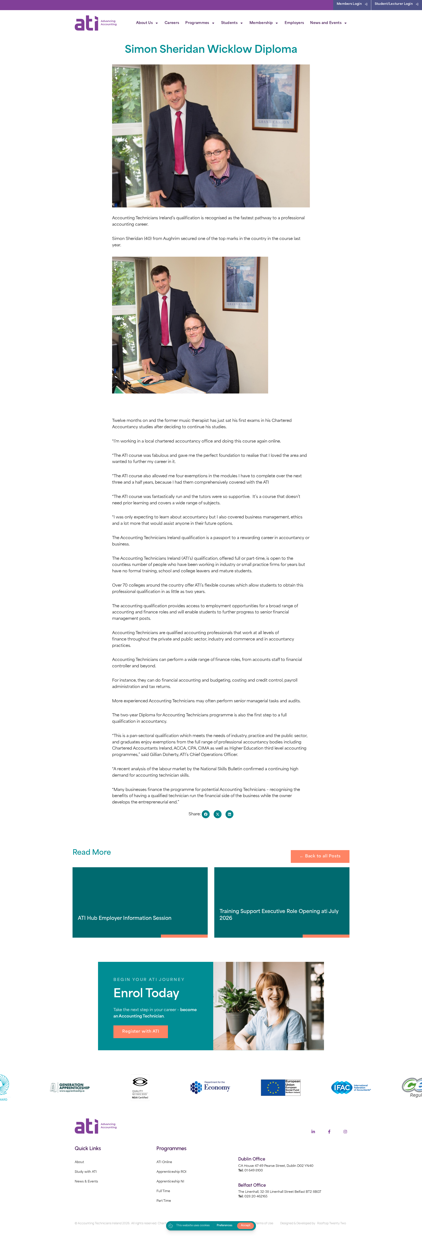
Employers (294, 23)
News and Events (326, 23)
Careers (172, 23)
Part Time (163, 1201)
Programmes (197, 23)
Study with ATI (86, 1172)
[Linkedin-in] (313, 1132)
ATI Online (164, 1162)
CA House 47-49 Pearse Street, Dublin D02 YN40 (275, 1166)
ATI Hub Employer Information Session (124, 918)
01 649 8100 (253, 1170)
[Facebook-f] (329, 1132)
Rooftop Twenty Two (331, 1223)
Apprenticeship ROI (171, 1172)
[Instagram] (345, 1132)
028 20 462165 (255, 1196)
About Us (144, 23)
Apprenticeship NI (170, 1181)
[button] (206, 814)
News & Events (86, 1181)
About (79, 1162)
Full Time (163, 1191)
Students (229, 23)
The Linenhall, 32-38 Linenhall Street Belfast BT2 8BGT (279, 1192)
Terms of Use (264, 1223)
